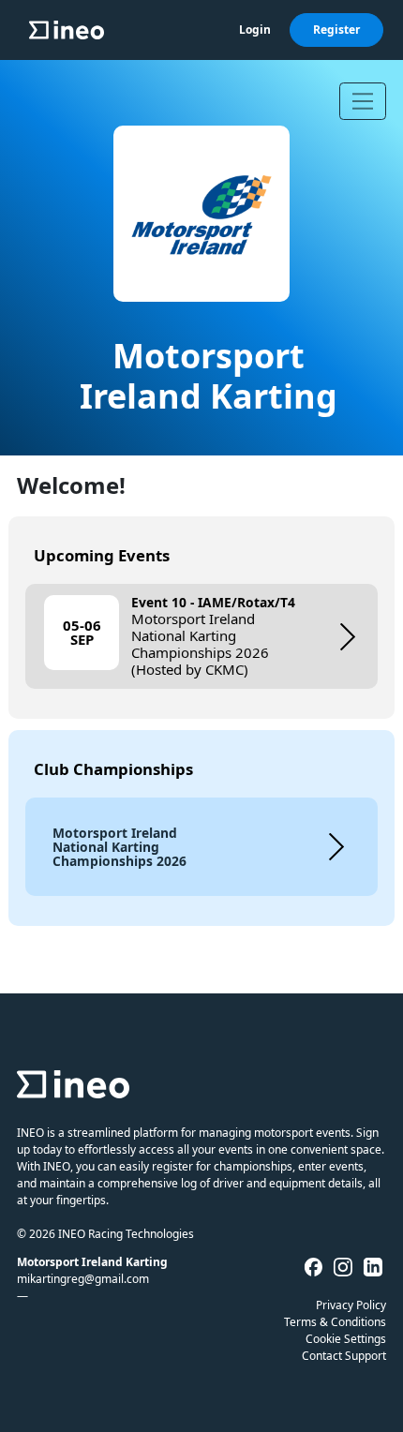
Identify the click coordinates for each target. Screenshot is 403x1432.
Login (255, 29)
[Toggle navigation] (362, 101)
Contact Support (344, 1356)
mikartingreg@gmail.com (83, 1279)
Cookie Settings (346, 1339)
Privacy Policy (351, 1305)
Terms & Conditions (335, 1322)
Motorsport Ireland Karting (208, 376)
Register (336, 29)
